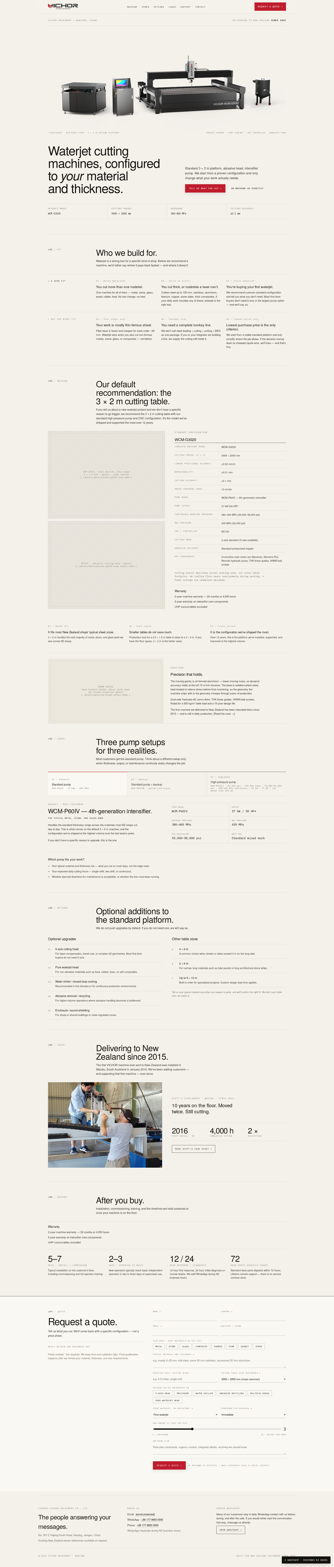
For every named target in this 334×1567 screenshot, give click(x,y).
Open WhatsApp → (231, 1529)
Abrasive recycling (232, 1393)
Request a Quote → (270, 6)
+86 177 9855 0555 (152, 1519)
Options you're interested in (171, 1388)
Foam (231, 1346)
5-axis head (163, 1393)
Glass (185, 1346)
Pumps (145, 7)
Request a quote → (169, 1465)
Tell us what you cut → (205, 188)
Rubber (218, 1346)
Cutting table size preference (241, 1373)
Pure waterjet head (168, 1400)
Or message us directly (247, 188)
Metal (159, 1346)
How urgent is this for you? (170, 1423)
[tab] (87, 784)
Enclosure (183, 1393)
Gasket (245, 1346)
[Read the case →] (224, 713)
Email (157, 1326)
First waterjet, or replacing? (173, 1408)
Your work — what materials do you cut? (177, 1341)
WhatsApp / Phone (231, 1326)
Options (159, 7)
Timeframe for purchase (236, 1408)
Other (259, 1346)
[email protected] (145, 1514)
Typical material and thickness (173, 1354)
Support (185, 7)
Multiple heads (259, 1393)
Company (226, 1311)
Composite (201, 1346)
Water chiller (204, 1393)
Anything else (161, 1441)
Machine (132, 7)
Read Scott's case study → (193, 1149)
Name (157, 1311)
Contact (200, 7)
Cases (172, 7)
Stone (172, 1346)
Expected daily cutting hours (171, 1373)
